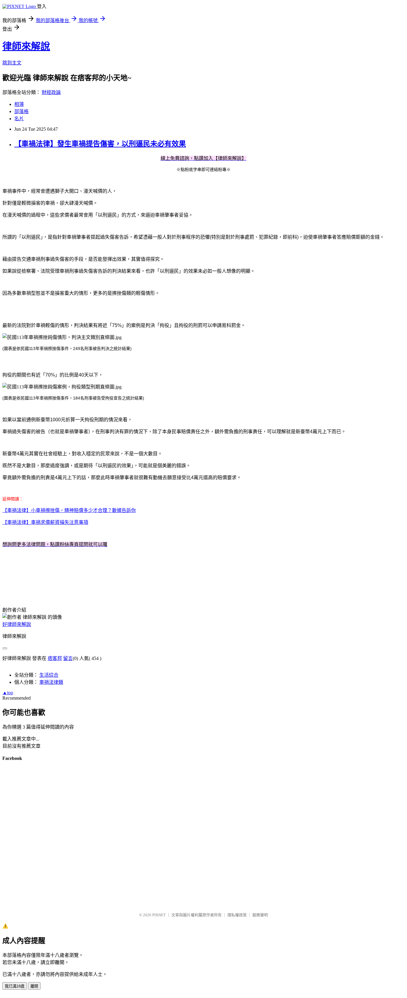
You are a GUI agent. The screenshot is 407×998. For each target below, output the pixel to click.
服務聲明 (260, 915)
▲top (7, 692)
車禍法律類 (51, 682)
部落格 (21, 111)
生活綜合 (48, 675)
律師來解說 (26, 46)
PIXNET (159, 915)
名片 (19, 118)
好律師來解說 (16, 624)
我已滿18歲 (14, 986)
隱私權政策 (237, 915)
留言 (68, 658)
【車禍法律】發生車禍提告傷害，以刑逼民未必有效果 (100, 144)
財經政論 (51, 92)
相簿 (19, 104)
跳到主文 (11, 62)
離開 (34, 986)
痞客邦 (55, 658)
